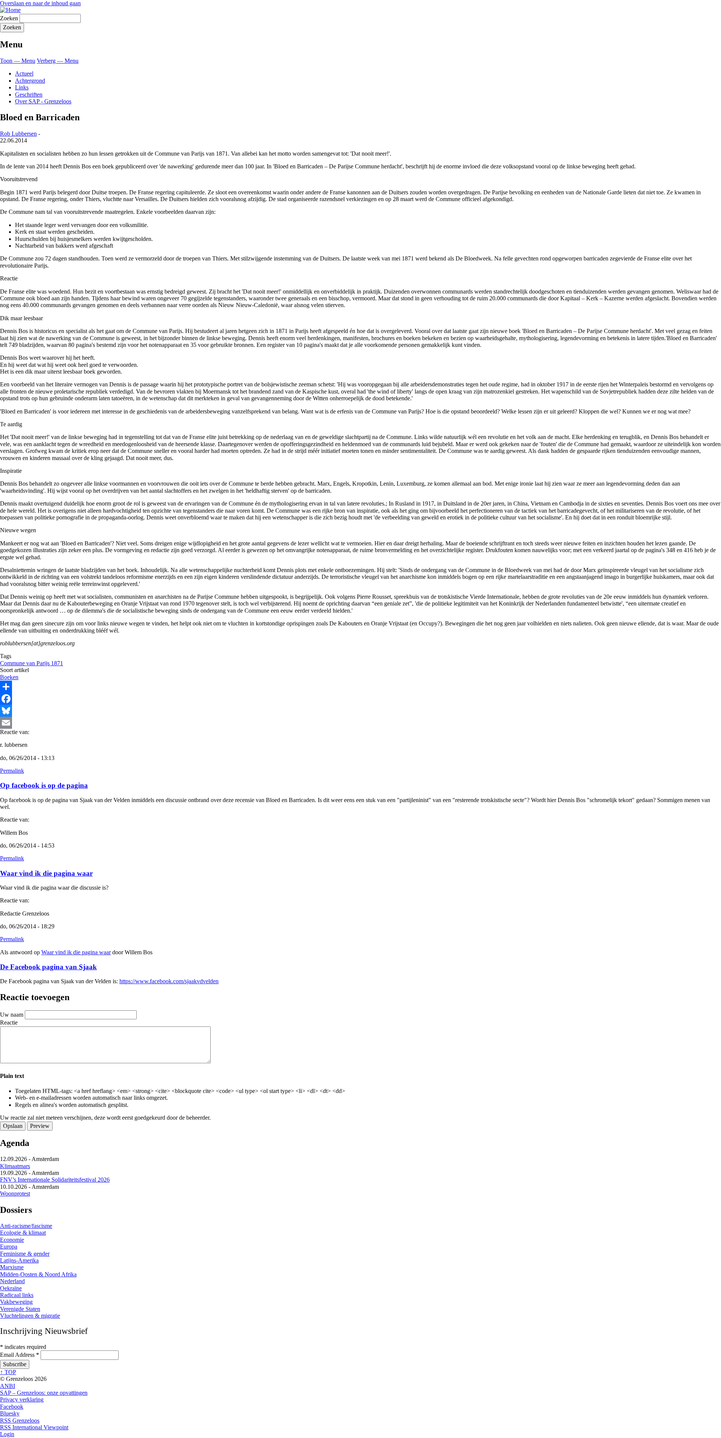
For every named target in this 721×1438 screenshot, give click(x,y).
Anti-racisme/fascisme (26, 1226)
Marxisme (12, 1267)
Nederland (12, 1281)
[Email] (360, 723)
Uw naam (11, 1014)
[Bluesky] (360, 711)
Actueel (24, 73)
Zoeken (9, 18)
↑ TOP (8, 1372)
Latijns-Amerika (19, 1260)
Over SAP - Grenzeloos (43, 101)
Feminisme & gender (25, 1253)
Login (7, 1434)
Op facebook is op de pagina (44, 785)
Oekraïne (11, 1288)
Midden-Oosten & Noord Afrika (38, 1274)
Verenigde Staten (20, 1309)
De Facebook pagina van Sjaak (48, 967)
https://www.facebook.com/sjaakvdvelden (169, 981)
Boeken (9, 677)
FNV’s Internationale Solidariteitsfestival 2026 (55, 1179)
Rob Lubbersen (18, 133)
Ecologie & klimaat (23, 1232)
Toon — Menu (17, 61)
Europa (8, 1246)
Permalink (12, 770)
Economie (12, 1240)
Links (22, 87)
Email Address (19, 1355)
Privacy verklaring (22, 1399)
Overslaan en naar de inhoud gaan (40, 3)
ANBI (7, 1386)
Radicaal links (16, 1295)
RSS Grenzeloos (19, 1420)
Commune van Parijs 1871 (31, 663)
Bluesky (10, 1413)
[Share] (360, 687)
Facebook (11, 1406)
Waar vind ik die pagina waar (46, 873)
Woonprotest (15, 1193)
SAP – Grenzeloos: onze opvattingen (43, 1393)
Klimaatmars (15, 1166)
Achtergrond (30, 80)
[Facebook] (360, 699)
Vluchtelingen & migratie (30, 1315)
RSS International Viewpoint (34, 1427)
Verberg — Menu (57, 61)
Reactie (9, 1022)
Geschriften (28, 94)
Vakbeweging (16, 1302)
